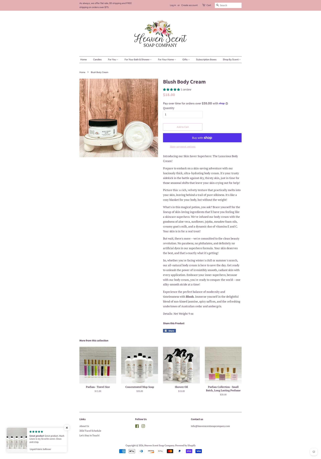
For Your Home (166, 59)
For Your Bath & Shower (137, 59)
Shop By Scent (231, 59)
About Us (84, 426)
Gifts (185, 59)
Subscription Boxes (206, 59)
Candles (97, 59)
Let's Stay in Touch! (89, 435)
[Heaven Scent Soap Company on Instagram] (143, 426)
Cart (208, 5)
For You (112, 59)
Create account (189, 5)
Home (83, 59)
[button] (66, 427)
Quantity (168, 108)
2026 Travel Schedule (90, 430)
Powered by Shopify (185, 445)
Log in (173, 5)
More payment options (183, 146)
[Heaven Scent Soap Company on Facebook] (137, 426)
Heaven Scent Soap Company (159, 445)
